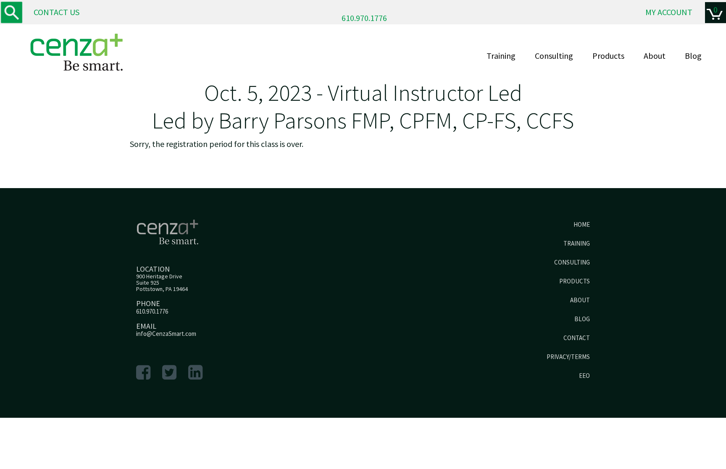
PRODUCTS (574, 281)
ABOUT (580, 300)
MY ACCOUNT (668, 12)
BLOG (582, 319)
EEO (584, 376)
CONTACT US (56, 12)
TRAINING (576, 243)
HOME (581, 224)
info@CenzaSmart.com (166, 334)
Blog (693, 55)
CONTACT (576, 338)
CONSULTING (572, 262)
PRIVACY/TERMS (568, 357)
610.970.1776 (364, 18)
